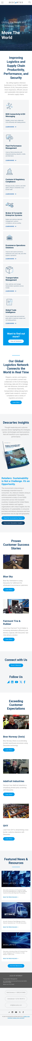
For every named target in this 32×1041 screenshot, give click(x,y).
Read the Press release (10, 927)
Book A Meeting (16, 665)
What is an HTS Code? (8, 984)
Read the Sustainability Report (13, 518)
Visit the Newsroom (16, 965)
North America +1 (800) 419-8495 (16, 992)
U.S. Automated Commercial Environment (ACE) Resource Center (15, 981)
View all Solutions (16, 341)
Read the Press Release (10, 958)
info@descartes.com (16, 1005)
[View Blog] (9, 1012)
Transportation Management (10, 979)
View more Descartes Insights (13, 523)
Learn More (10, 127)
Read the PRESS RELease (10, 897)
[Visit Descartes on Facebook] (23, 1012)
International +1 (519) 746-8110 (16, 999)
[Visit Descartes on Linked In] (12, 1012)
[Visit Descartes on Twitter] (20, 1012)
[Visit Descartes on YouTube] (16, 1012)
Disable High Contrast (18, 1018)
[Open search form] (30, 2)
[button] (16, 722)
